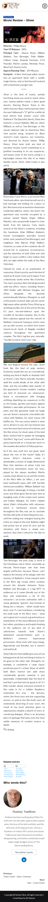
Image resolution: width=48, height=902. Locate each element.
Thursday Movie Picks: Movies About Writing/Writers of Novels (21, 772)
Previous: (17, 875)
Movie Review (8, 17)
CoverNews (18, 898)
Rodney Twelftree (24, 811)
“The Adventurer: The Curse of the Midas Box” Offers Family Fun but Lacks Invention (9, 772)
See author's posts (24, 852)
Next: (36, 881)
